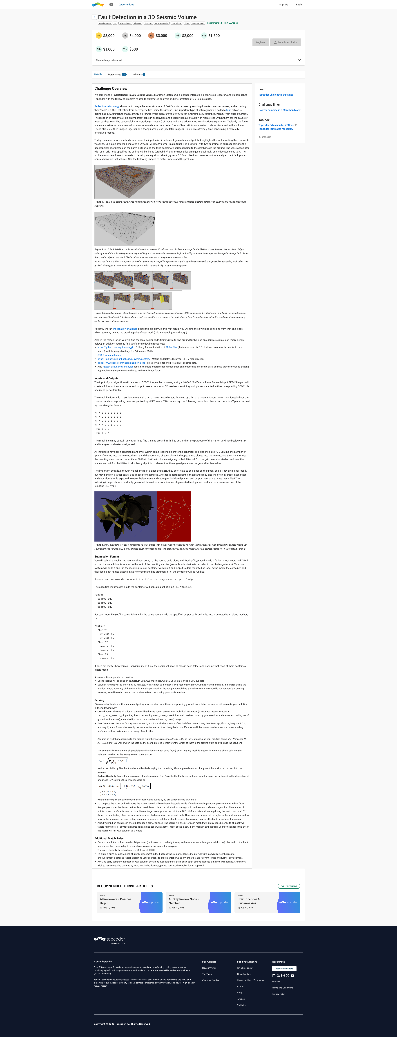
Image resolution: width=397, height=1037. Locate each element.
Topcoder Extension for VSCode (276, 125)
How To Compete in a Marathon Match (280, 110)
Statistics (241, 1005)
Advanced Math (125, 23)
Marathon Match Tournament (251, 980)
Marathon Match (105, 23)
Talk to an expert (284, 968)
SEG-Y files (171, 347)
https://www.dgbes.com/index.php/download (121, 362)
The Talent (207, 974)
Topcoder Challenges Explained (276, 94)
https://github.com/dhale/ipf (118, 366)
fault (228, 110)
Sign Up (283, 4)
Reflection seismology (106, 106)
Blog (239, 992)
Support (276, 981)
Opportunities (126, 4)
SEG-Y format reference (110, 355)
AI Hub (240, 986)
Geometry (148, 23)
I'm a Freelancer (244, 967)
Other (187, 23)
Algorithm (137, 23)
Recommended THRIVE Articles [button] (222, 22)
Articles (241, 998)
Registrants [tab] (117, 74)
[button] (111, 5)
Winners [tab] (139, 74)
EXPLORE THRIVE (289, 886)
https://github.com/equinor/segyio (116, 347)
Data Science (176, 23)
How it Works (209, 967)
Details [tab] (98, 74)
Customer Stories (210, 980)
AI (115, 23)
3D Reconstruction (161, 23)
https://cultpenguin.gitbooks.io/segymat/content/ (124, 359)
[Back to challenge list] (94, 17)
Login (299, 4)
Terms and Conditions (282, 987)
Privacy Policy (278, 993)
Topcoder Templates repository (276, 128)
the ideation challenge (125, 328)
